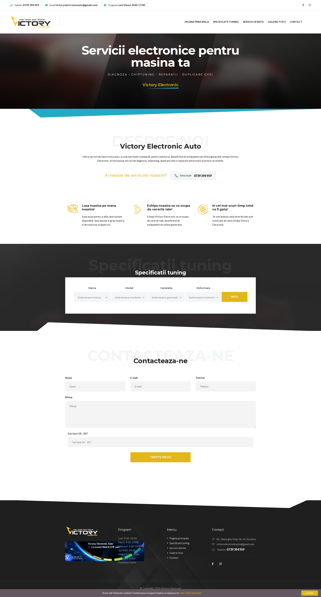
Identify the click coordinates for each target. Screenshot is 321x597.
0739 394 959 (31, 5)
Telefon (200, 377)
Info (234, 296)
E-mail (134, 377)
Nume (68, 377)
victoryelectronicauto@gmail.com (76, 5)
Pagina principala (197, 21)
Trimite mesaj (160, 457)
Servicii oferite (253, 21)
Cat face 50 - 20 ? (78, 433)
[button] (92, 297)
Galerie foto (277, 21)
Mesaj (68, 397)
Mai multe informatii (190, 593)
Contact (296, 21)
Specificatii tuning (226, 21)
